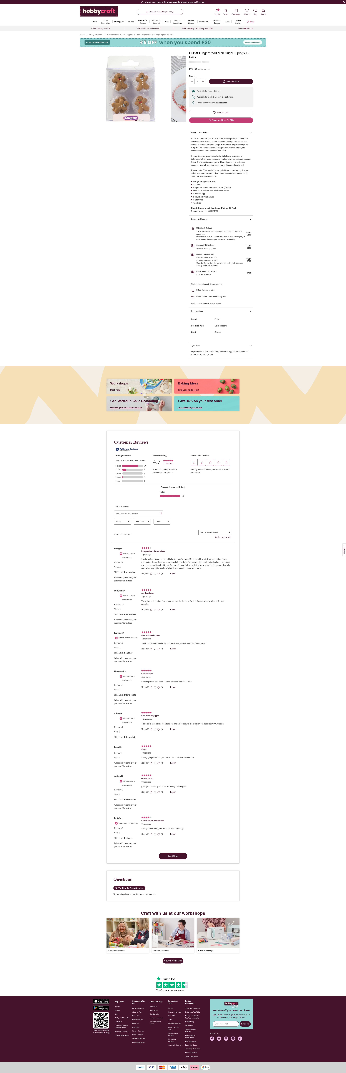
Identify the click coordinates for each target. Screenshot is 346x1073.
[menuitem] (94, 21)
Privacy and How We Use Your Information (192, 1017)
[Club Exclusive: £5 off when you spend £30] (173, 42)
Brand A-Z (135, 1023)
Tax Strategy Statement (172, 1040)
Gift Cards (135, 1027)
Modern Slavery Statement (173, 1034)
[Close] (344, 2)
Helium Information (138, 1042)
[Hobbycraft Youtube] (219, 1038)
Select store (227, 97)
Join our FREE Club (245, 29)
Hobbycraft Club (137, 1019)
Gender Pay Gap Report (173, 1028)
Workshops (154, 1010)
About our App (137, 1012)
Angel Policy (189, 1025)
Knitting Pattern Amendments (190, 1036)
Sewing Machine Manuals (190, 1030)
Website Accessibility (121, 1031)
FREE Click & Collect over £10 (149, 29)
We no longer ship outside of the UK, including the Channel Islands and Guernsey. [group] (173, 2)
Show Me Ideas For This (223, 120)
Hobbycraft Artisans (156, 1018)
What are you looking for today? (161, 12)
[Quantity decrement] (192, 81)
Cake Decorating (112, 35)
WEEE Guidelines (191, 1052)
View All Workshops (173, 961)
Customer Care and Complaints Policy (121, 1026)
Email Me (245, 1024)
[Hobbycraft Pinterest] (233, 1038)
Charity (170, 1019)
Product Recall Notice (122, 1035)
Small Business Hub (138, 1038)
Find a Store (136, 1016)
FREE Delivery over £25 (100, 29)
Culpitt (217, 319)
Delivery (117, 1006)
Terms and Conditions (192, 1008)
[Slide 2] (140, 120)
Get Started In (154, 1014)
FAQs (116, 1014)
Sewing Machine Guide (155, 1023)
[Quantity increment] (203, 81)
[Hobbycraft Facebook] (212, 1038)
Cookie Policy (189, 1022)
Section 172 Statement (175, 1045)
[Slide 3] (143, 120)
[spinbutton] (197, 81)
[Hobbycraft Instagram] (226, 1038)
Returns (117, 1010)
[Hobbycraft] (99, 12)
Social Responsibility (174, 1023)
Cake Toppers (127, 35)
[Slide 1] (136, 120)
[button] (131, 89)
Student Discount (138, 1031)
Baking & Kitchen (95, 35)
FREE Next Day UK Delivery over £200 (197, 29)
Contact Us (118, 1021)
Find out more (196, 284)
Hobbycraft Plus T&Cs (192, 1012)
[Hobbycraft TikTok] (240, 1038)
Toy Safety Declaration (192, 1049)
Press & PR (171, 1016)
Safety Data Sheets (191, 1056)
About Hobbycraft (138, 1008)
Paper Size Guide (191, 1045)
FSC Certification (190, 1041)
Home (82, 35)
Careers (170, 1008)
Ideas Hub (153, 1006)
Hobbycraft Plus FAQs (122, 1018)
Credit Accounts (137, 1035)
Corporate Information (175, 1012)
